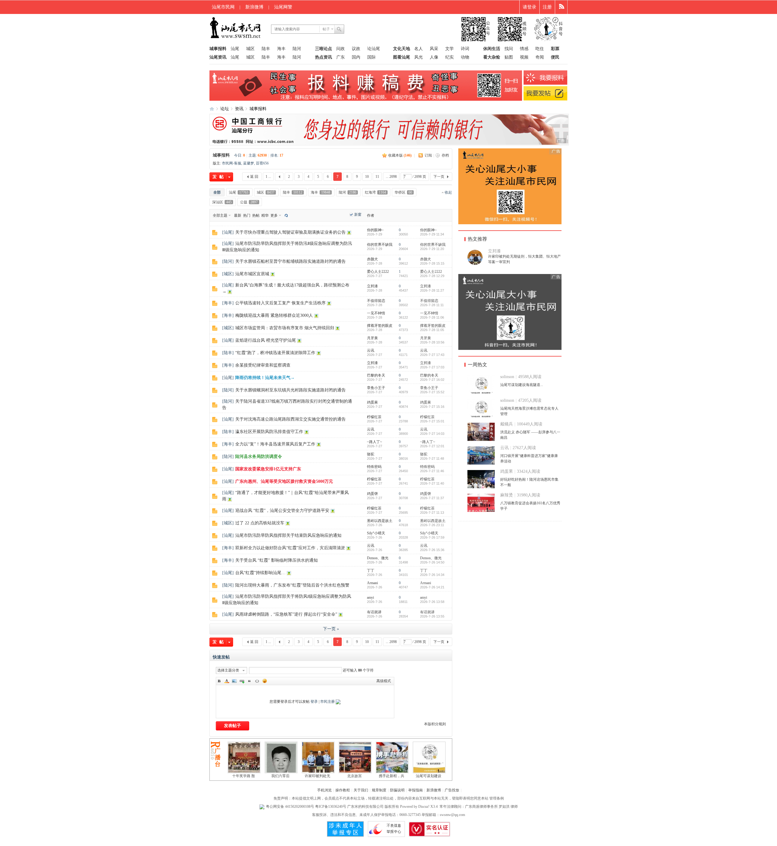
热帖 (256, 215)
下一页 (438, 176)
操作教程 (342, 790)
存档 (445, 155)
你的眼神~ (375, 230)
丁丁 (370, 570)
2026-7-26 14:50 (432, 562)
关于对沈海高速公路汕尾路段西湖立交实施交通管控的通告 (290, 419)
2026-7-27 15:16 (432, 406)
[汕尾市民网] (236, 38)
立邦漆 (372, 286)
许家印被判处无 (317, 776)
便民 (555, 57)
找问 (508, 48)
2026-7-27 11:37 (432, 498)
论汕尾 (373, 48)
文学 (449, 48)
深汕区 (222, 202)
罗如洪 (504, 806)
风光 (418, 57)
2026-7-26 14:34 (432, 575)
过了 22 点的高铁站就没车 (259, 523)
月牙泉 (372, 338)
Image (234, 681)
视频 (524, 57)
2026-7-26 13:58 (432, 602)
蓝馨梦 (248, 163)
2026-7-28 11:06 (432, 317)
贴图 (508, 57)
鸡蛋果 (372, 402)
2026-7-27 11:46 (432, 471)
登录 (314, 701)
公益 (249, 202)
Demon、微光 (377, 558)
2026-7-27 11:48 (432, 458)
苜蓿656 (262, 163)
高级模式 (383, 681)
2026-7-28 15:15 (432, 263)
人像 (434, 57)
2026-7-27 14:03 (432, 433)
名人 (418, 48)
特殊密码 (374, 467)
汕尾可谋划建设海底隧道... (521, 385)
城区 (250, 48)
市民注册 (327, 701)
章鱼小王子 (376, 388)
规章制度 (379, 790)
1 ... (268, 176)
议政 (356, 48)
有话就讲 (374, 612)
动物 (465, 57)
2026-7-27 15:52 (432, 392)
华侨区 (403, 192)
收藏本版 (400, 155)
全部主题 (220, 215)
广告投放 (452, 790)
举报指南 (415, 790)
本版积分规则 (435, 724)
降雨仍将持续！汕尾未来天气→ (265, 377)
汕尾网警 (283, 7)
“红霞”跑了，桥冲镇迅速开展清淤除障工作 (275, 352)
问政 (340, 48)
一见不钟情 (376, 313)
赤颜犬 (372, 259)
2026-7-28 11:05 (432, 330)
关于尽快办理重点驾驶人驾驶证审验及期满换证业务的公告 (290, 232)
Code (257, 681)
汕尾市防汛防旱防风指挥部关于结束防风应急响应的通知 (288, 535)
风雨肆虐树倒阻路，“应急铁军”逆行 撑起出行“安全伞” (286, 614)
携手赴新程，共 (391, 776)
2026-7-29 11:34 (432, 234)
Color (227, 681)
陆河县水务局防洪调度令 (258, 456)
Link (242, 681)
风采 (434, 48)
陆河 (297, 48)
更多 (274, 215)
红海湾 (375, 192)
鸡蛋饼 (372, 494)
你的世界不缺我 (379, 244)
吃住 (539, 48)
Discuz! (423, 806)
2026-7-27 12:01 (432, 446)
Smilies (265, 681)
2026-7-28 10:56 (432, 342)
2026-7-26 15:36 (432, 550)
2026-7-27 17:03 (432, 367)
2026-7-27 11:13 (432, 512)
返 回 (254, 176)
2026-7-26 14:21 (432, 587)
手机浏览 (324, 790)
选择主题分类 (228, 670)
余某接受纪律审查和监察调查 (262, 365)
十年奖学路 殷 (243, 776)
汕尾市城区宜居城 (252, 274)
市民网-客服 (231, 163)
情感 (524, 48)
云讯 (370, 350)
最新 (237, 215)
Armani (372, 583)
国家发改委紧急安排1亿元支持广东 (268, 469)
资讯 (239, 109)
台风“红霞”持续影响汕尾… (260, 572)
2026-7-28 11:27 (432, 290)
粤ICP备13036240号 (330, 806)
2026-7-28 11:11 (432, 305)
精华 (265, 215)
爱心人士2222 (378, 271)
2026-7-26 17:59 (432, 537)
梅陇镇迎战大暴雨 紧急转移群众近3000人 (274, 315)
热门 (246, 215)
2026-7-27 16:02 (432, 379)
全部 (217, 192)
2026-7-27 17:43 (432, 355)
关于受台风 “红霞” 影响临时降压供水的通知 (276, 560)
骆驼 (370, 454)
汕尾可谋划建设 (428, 776)
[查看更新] (285, 215)
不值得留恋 (376, 301)
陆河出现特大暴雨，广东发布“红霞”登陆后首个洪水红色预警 (292, 585)
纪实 (449, 57)
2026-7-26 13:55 (432, 616)
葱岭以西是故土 (379, 521)
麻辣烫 (506, 495)
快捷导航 (561, 7)
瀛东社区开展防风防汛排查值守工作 (269, 431)
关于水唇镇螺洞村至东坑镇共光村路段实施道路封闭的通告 (290, 390)
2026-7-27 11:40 (432, 483)
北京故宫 (354, 776)
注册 (547, 7)
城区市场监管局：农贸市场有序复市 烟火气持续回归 (284, 328)
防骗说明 (397, 790)
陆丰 (266, 48)
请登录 (529, 7)
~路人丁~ (374, 442)
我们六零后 (280, 776)
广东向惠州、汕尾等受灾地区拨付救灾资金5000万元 (284, 481)
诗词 (465, 48)
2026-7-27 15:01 (432, 421)
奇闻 (539, 57)
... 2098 (391, 176)
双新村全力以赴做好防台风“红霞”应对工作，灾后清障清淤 (290, 548)
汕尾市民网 (223, 7)
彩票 (555, 48)
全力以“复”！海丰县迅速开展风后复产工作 (275, 444)
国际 (371, 57)
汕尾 (235, 48)
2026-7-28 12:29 (432, 276)
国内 (356, 57)
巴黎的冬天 (376, 375)
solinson (507, 376)
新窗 (357, 214)
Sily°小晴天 (376, 533)
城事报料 (257, 109)
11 (377, 176)
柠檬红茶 (374, 417)
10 (367, 176)
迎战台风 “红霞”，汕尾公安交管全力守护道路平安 (282, 510)
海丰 (281, 48)
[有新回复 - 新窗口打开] (214, 234)
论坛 (224, 109)
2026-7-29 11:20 (432, 249)
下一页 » (331, 629)
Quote (249, 681)
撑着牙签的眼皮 (379, 325)
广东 (340, 57)
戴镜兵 (506, 424)
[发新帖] (221, 176)
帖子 (326, 29)
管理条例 (496, 798)
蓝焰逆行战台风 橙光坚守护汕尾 (265, 340)
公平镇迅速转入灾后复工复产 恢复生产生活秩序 (280, 303)
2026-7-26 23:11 (432, 525)
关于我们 (361, 790)
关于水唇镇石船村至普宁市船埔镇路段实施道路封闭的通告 (290, 261)
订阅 (428, 155)
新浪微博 (254, 7)
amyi (370, 597)
